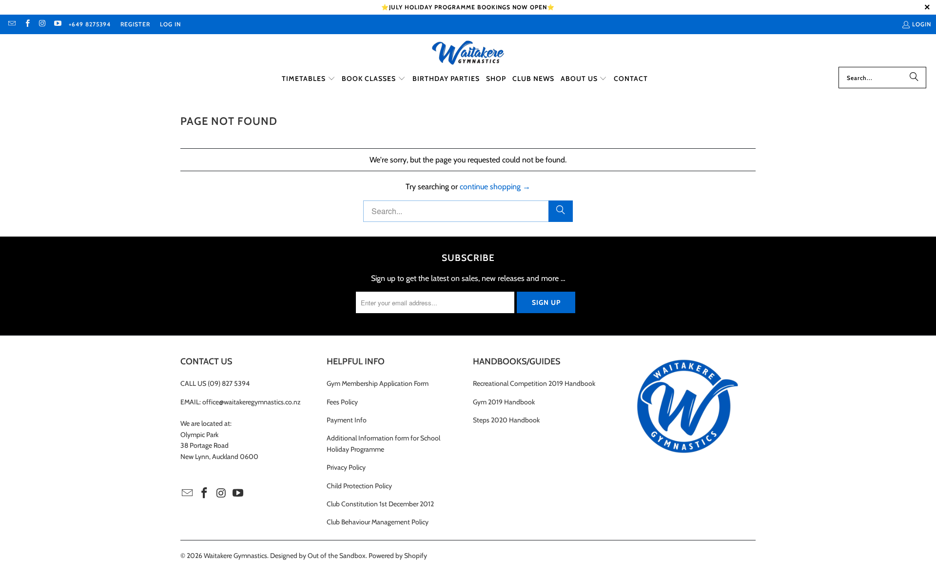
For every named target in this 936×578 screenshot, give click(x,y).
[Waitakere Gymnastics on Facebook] (26, 24)
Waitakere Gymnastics (235, 555)
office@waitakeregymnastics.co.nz (251, 402)
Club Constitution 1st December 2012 (380, 503)
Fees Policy (342, 402)
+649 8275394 (90, 24)
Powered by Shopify (398, 555)
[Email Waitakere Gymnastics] (11, 24)
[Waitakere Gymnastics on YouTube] (57, 24)
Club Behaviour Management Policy (378, 522)
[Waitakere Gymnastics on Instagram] (42, 24)
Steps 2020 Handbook (506, 420)
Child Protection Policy (359, 485)
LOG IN (170, 24)
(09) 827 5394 (229, 383)
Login (921, 24)
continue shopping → (495, 186)
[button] (308, 79)
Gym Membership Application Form (378, 383)
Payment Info (347, 420)
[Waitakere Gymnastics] (468, 53)
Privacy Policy (346, 467)
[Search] (914, 77)
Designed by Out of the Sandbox (318, 555)
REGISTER (135, 24)
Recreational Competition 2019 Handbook (534, 383)
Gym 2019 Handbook (504, 402)
